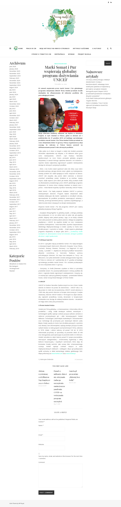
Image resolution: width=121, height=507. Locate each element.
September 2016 (15, 232)
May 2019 (12, 162)
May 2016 (12, 241)
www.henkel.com (57, 353)
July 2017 (12, 209)
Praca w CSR (31, 48)
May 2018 (12, 188)
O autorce (96, 48)
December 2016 (14, 225)
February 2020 (14, 141)
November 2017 (14, 199)
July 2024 (12, 90)
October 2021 (14, 118)
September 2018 (15, 178)
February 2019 (14, 169)
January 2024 (13, 94)
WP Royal (21, 503)
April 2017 (12, 216)
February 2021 (14, 122)
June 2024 (12, 92)
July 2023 (12, 97)
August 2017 (13, 206)
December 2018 (14, 171)
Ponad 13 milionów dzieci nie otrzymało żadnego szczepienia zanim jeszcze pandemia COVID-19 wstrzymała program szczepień (60, 386)
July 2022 (12, 108)
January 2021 (13, 125)
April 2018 (12, 190)
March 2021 (13, 120)
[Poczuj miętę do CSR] (60, 24)
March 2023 (13, 101)
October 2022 (14, 106)
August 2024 (13, 87)
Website (41, 444)
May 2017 (12, 213)
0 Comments (79, 359)
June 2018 (12, 185)
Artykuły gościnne (81, 48)
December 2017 (14, 197)
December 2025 (14, 71)
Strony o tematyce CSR (41, 54)
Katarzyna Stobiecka (46, 359)
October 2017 (14, 202)
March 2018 (13, 192)
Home (20, 48)
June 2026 (12, 66)
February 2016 (14, 248)
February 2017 (14, 220)
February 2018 (14, 195)
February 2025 (14, 78)
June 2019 (12, 160)
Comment (41, 462)
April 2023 (12, 99)
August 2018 (13, 181)
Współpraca (60, 54)
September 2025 (15, 76)
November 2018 (14, 174)
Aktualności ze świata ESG (17, 264)
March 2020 (13, 139)
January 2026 (13, 69)
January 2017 (13, 223)
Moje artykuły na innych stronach (54, 48)
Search (108, 63)
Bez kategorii (13, 266)
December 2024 (14, 80)
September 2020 (15, 129)
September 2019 (15, 153)
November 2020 (14, 127)
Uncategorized (14, 268)
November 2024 (14, 83)
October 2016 (14, 230)
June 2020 (12, 132)
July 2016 (12, 237)
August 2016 (13, 234)
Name (40, 425)
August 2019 (13, 155)
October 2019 (14, 150)
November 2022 (14, 104)
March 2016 (13, 246)
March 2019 (13, 167)
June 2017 (12, 211)
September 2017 (15, 204)
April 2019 (12, 164)
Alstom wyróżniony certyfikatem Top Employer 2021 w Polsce (44, 377)
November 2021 (14, 115)
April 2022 (12, 113)
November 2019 (14, 148)
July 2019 (12, 157)
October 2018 (14, 176)
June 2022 (12, 111)
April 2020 (12, 136)
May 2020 (12, 134)
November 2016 (14, 227)
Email (40, 435)
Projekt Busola (84, 54)
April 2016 (12, 244)
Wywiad (71, 54)
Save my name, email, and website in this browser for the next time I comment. (60, 457)
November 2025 (14, 73)
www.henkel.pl (70, 353)
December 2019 (14, 146)
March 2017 (13, 218)
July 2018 (12, 183)
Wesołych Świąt (91, 108)
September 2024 (15, 85)
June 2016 (12, 239)
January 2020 (13, 143)
